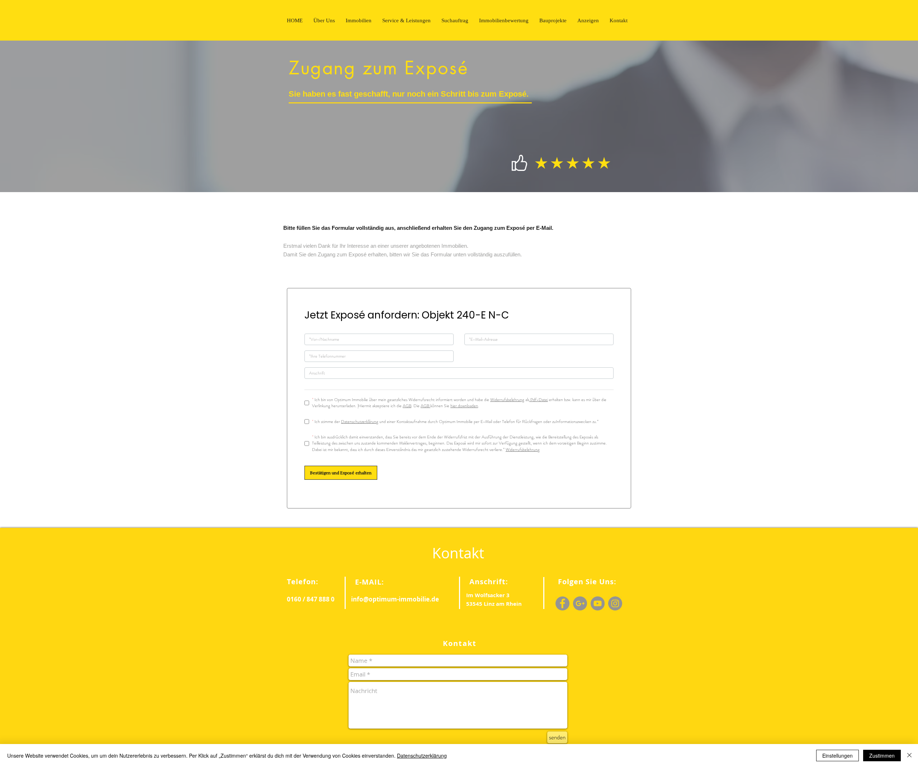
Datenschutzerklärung (422, 755)
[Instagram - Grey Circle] (615, 603)
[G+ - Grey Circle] (580, 603)
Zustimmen (882, 755)
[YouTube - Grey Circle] (598, 603)
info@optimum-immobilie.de (395, 599)
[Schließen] (909, 755)
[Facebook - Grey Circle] (562, 603)
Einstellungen (837, 755)
